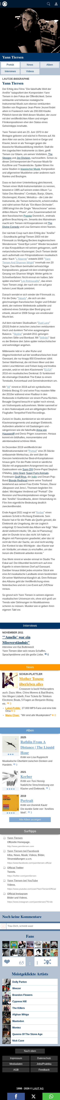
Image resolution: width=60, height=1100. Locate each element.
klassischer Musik (30, 169)
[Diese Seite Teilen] (16, 1096)
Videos (30, 71)
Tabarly (22, 298)
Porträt (10, 64)
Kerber (40, 512)
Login (56, 4)
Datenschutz (44, 1058)
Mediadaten (16, 1064)
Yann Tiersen (12, 57)
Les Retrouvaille (30, 281)
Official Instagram (17, 893)
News (30, 64)
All (8, 387)
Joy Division (23, 158)
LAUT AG (38, 1088)
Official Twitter (15, 867)
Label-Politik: (13, 708)
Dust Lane (43, 323)
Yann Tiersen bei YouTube (22, 880)
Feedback (44, 1069)
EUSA (47, 369)
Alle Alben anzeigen (30, 819)
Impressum (16, 1058)
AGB (16, 1069)
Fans (13, 961)
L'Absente (21, 259)
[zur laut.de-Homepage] (4, 4)
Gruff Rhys (20, 477)
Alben (49, 64)
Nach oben (30, 1051)
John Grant (19, 473)
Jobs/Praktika (44, 1064)
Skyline (18, 334)
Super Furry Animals (37, 473)
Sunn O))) (27, 469)
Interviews (10, 71)
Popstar (28, 216)
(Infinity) (44, 337)
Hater (36, 961)
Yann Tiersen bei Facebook (23, 851)
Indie (34, 477)
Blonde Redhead (18, 480)
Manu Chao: (12, 715)
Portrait (33, 451)
